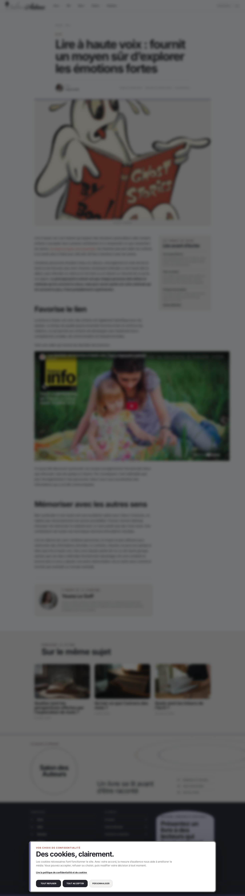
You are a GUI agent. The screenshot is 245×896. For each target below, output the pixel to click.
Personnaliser (101, 883)
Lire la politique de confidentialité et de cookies (61, 872)
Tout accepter (75, 883)
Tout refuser (48, 883)
